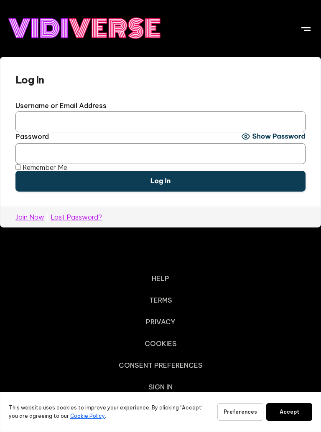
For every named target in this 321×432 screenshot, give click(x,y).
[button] (306, 28)
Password (32, 136)
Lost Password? (76, 217)
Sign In (160, 387)
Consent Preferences (161, 365)
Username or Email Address (61, 105)
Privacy (160, 322)
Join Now (29, 217)
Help (160, 278)
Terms (160, 300)
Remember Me (44, 167)
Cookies (161, 343)
